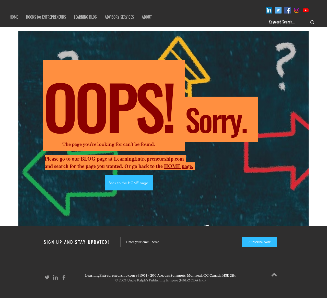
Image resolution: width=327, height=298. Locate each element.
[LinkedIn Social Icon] (269, 10)
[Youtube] (305, 10)
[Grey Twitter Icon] (47, 277)
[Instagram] (296, 10)
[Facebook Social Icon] (287, 10)
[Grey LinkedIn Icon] (55, 277)
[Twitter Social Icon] (278, 10)
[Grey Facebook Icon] (64, 277)
